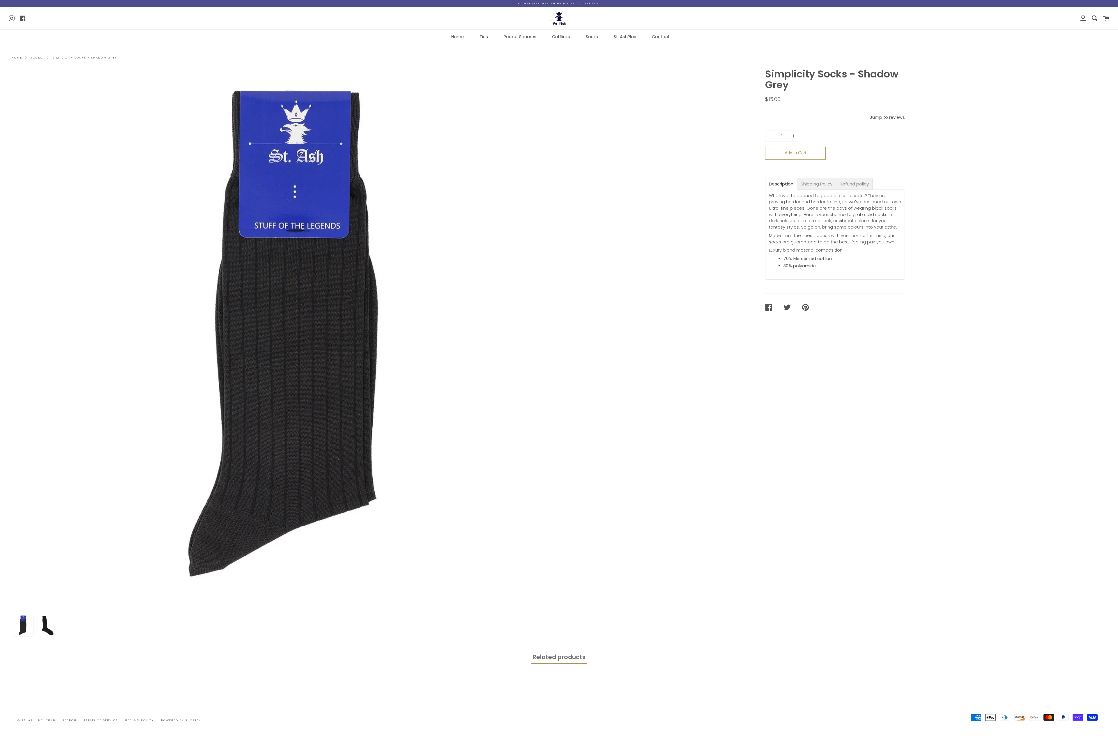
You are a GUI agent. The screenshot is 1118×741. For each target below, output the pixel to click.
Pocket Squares (520, 37)
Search (70, 720)
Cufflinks (561, 37)
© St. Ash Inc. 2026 (36, 720)
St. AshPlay (625, 37)
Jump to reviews (887, 117)
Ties (484, 37)
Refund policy (139, 720)
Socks (592, 37)
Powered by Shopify (181, 720)
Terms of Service (101, 720)
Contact (661, 37)
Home (457, 37)
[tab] (781, 184)
